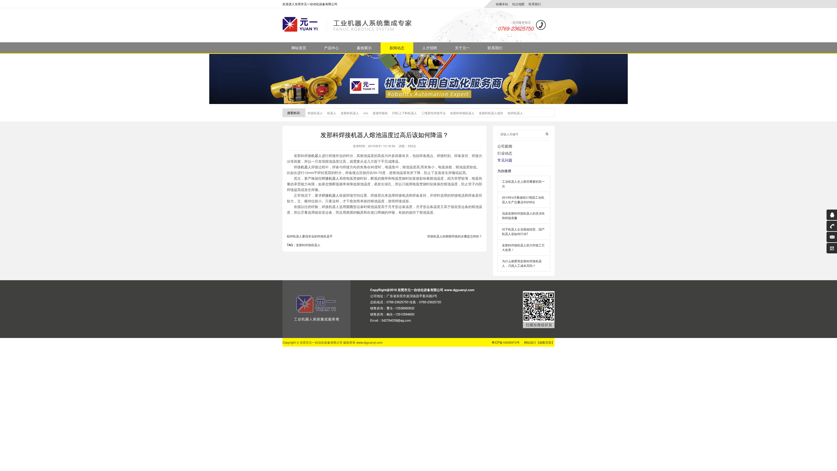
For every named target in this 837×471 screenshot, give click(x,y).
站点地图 (518, 4)
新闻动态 (397, 47)
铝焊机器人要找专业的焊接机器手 (310, 236)
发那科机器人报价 (491, 113)
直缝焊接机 (380, 113)
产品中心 (331, 47)
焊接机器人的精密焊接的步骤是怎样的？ (454, 236)
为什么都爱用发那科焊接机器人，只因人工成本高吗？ (522, 263)
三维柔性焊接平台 (433, 113)
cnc (365, 113)
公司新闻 (504, 146)
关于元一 (462, 47)
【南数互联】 (545, 342)
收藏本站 (502, 4)
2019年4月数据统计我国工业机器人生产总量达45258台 (523, 199)
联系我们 (535, 4)
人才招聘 (429, 47)
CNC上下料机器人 (404, 113)
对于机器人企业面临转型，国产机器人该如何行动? (523, 231)
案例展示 (364, 47)
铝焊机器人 (515, 113)
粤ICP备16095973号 (506, 342)
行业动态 (504, 153)
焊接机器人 (315, 113)
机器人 (331, 113)
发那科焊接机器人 (462, 113)
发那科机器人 (350, 113)
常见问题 (504, 160)
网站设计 (530, 342)
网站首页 (298, 47)
